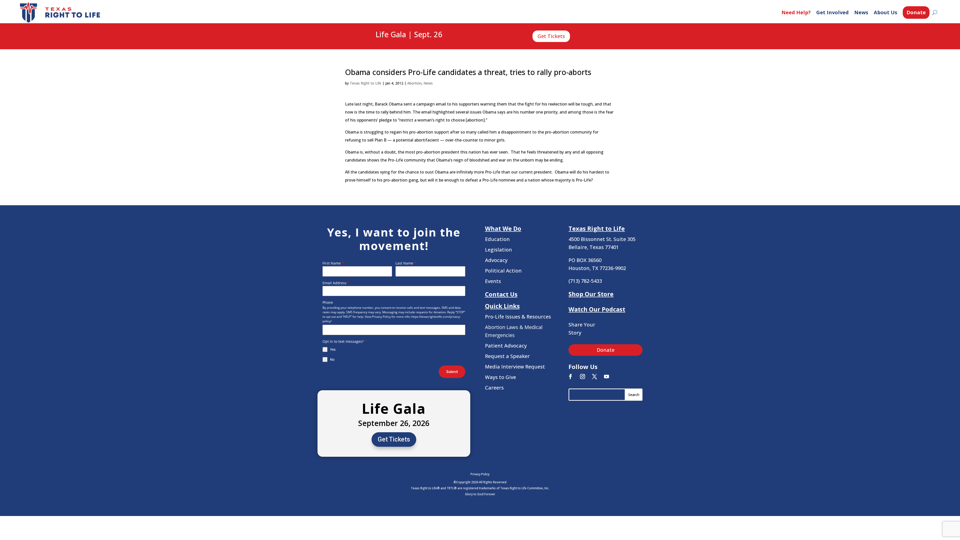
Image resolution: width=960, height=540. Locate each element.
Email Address (336, 282)
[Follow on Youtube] (607, 377)
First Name (333, 263)
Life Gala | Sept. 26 (409, 35)
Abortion (414, 83)
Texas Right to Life (365, 83)
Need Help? (796, 12)
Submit (452, 372)
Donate (916, 12)
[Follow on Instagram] (583, 377)
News (861, 12)
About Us (885, 12)
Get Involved (832, 12)
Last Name (406, 263)
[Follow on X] (595, 377)
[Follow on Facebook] (571, 377)
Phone (327, 302)
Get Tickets (551, 36)
